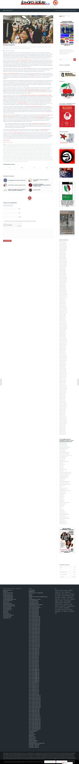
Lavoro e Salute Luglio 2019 (34, 660)
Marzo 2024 (61, 273)
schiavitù (12, 159)
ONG (40, 154)
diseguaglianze (10, 146)
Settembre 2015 (62, 407)
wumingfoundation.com (63, 476)
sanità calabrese (19, 157)
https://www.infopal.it (63, 523)
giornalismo (28, 148)
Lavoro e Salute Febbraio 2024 (34, 631)
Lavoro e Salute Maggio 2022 (34, 677)
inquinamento (17, 150)
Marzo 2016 (61, 399)
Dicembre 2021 (62, 308)
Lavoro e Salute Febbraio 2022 (34, 628)
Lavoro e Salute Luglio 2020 (34, 661)
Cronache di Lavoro (31, 46)
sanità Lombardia (46, 157)
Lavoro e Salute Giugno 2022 (34, 650)
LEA (3, 152)
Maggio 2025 (61, 254)
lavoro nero (45, 150)
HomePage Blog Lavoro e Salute (35, 599)
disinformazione (67, 592)
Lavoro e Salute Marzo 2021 (34, 687)
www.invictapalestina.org (64, 517)
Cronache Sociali (11, 48)
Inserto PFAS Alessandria (33, 600)
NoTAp (28, 154)
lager (29, 150)
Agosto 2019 (61, 345)
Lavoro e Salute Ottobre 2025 (34, 715)
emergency (35, 146)
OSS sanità (5, 612)
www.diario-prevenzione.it (64, 453)
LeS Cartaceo (31, 732)
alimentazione (12, 144)
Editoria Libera (5, 603)
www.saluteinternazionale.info (64, 447)
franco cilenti (18, 148)
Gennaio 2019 (61, 355)
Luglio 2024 (61, 268)
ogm (38, 154)
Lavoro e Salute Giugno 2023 (34, 652)
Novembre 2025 (62, 246)
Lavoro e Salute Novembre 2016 (35, 695)
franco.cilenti (29, 48)
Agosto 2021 (61, 314)
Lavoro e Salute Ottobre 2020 (34, 708)
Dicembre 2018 (62, 356)
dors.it (60, 486)
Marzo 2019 (61, 352)
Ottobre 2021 (61, 311)
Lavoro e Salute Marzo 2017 (34, 682)
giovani (41, 148)
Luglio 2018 (61, 363)
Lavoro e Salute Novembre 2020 (35, 701)
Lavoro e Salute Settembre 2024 (34, 727)
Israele (64, 599)
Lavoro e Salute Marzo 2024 (34, 691)
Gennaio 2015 (61, 418)
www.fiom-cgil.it (62, 464)
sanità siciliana (36, 158)
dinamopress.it (62, 480)
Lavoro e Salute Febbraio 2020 (34, 625)
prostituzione (19, 155)
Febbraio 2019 (62, 353)
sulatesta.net (61, 506)
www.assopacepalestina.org (64, 518)
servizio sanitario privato (7, 615)
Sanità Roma (25, 158)
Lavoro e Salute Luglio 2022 (34, 664)
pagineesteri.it (62, 519)
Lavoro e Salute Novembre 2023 (35, 704)
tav (48, 159)
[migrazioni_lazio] (28, 29)
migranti (29, 153)
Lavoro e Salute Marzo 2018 (34, 683)
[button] (67, 33)
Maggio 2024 (61, 270)
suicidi (40, 159)
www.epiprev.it (62, 460)
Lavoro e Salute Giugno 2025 (34, 654)
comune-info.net (62, 478)
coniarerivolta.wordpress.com (64, 481)
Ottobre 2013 (61, 434)
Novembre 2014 (62, 421)
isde (23, 150)
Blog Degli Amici (32, 591)
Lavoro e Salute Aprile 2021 (34, 610)
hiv (6, 149)
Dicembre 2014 (62, 419)
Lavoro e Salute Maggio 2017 (34, 670)
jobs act (26, 150)
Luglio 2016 (61, 394)
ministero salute (38, 153)
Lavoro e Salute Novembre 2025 (35, 707)
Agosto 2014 (61, 425)
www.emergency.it (62, 451)
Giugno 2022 (61, 301)
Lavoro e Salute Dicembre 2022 (34, 620)
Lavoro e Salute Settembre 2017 (34, 718)
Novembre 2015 (62, 405)
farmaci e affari (8, 148)
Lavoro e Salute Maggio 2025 (34, 681)
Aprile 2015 (61, 414)
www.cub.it (61, 466)
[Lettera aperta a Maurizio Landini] (78, 382)
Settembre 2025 (62, 249)
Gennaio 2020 (61, 339)
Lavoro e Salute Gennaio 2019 (34, 637)
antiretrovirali (23, 144)
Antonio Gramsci (32, 590)
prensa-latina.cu (62, 511)
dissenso (20, 146)
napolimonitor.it (62, 522)
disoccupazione (15, 146)
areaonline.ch (61, 505)
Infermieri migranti (29, 149)
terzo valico (5, 161)
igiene (8, 149)
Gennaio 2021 (61, 323)
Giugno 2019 (61, 348)
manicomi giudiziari (40, 152)
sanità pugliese (20, 158)
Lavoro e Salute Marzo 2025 (34, 693)
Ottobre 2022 (61, 295)
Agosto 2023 (61, 282)
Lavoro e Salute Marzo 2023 (34, 690)
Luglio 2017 (61, 378)
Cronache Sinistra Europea (8, 599)
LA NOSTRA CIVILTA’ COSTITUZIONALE (36, 604)
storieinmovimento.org (63, 488)
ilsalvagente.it (61, 501)
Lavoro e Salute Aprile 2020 (34, 608)
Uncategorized (5, 617)
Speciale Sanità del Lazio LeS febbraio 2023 (36, 743)
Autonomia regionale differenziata (13, 145)
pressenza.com (62, 496)
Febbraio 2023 (62, 290)
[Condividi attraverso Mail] (47, 167)
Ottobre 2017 (61, 374)
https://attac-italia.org (63, 445)
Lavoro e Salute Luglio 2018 (34, 658)
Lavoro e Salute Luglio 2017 (34, 657)
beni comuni (25, 145)
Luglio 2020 (61, 331)
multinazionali (22, 154)
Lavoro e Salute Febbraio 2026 (34, 633)
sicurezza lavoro (29, 159)
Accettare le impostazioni (50, 761)
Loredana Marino (16, 152)
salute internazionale (6, 157)
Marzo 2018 (61, 368)
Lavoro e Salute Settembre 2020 (34, 722)
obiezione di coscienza (33, 154)
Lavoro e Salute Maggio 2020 (34, 674)
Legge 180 (6, 152)
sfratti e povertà (23, 159)
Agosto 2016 (61, 393)
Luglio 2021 (61, 315)
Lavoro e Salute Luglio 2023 (34, 665)
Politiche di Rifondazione (21, 48)
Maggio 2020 (61, 334)
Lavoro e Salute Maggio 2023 (34, 678)
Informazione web (44, 149)
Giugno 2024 (61, 269)
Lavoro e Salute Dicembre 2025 (34, 624)
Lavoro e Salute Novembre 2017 (35, 697)
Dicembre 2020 (62, 324)
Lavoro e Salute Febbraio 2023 (34, 629)
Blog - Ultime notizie (7, 10)
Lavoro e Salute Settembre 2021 (34, 723)
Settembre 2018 (62, 360)
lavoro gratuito (40, 150)
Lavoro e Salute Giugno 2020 (34, 648)
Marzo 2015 (61, 415)
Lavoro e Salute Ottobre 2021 (34, 710)
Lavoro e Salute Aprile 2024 (34, 613)
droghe (28, 146)
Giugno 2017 (61, 380)
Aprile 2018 (61, 367)
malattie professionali (33, 152)
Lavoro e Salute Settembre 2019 (34, 720)
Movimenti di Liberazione (7, 604)
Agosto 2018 (61, 361)
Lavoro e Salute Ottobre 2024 (34, 714)
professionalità (14, 155)
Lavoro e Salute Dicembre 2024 (34, 623)
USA (55, 613)
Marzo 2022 (61, 305)
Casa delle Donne (42, 145)
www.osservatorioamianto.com (65, 473)
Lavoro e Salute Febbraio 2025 (34, 632)
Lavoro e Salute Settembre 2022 (34, 724)
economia (31, 146)
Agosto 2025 (61, 250)
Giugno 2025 (61, 253)
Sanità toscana (47, 158)
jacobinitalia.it (61, 499)
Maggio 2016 (61, 397)
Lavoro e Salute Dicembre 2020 (34, 617)
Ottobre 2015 (61, 406)
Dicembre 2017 (62, 372)
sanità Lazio (36, 157)
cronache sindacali (6, 608)
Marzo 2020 (61, 336)
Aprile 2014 (61, 430)
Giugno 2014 (61, 427)
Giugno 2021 (61, 316)
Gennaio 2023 (61, 291)
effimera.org (61, 510)
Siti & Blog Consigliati (32, 741)
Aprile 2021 (61, 319)
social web (34, 159)
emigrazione (40, 146)
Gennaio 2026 (61, 244)
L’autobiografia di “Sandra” (34, 602)
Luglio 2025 (61, 252)
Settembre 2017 (62, 376)
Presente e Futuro (32, 739)
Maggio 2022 (61, 302)
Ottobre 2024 (61, 264)
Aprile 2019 (61, 351)
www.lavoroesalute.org (63, 53)
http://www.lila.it (62, 449)
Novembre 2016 (62, 389)
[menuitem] (25, 7)
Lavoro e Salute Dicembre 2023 (34, 621)
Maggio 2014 (61, 429)
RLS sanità (43, 155)
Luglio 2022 (61, 299)
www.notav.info (62, 459)
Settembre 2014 (62, 423)
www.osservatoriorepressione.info (65, 455)
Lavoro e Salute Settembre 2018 (34, 719)
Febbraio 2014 (62, 433)
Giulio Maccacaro (46, 148)
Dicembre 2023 (62, 277)
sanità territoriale (42, 158)
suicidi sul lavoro (44, 159)
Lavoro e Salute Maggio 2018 (34, 672)
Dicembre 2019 (62, 340)
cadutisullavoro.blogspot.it (64, 474)
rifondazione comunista (37, 155)
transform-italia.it (62, 492)
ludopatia (20, 152)
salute (51, 155)
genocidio (59, 595)
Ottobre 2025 (61, 248)
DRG (25, 146)
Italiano (63, 16)
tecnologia (51, 159)
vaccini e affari (22, 161)
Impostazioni (71, 761)
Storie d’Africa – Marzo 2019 (34, 747)
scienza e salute (17, 159)
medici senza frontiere (11, 153)
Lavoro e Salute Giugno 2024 (34, 653)
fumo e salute (23, 148)
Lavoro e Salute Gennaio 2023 (34, 642)
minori (43, 153)
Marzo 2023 (61, 289)
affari (9, 144)
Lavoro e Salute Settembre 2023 (34, 726)
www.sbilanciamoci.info (63, 448)
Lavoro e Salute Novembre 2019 (35, 699)
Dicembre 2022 (62, 293)
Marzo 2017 (61, 384)
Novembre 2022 (62, 294)
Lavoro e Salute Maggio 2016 (34, 669)
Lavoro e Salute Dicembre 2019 (34, 616)
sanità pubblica (14, 158)
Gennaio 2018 (61, 370)
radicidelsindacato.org (63, 513)
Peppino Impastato (32, 738)
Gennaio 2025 (61, 260)
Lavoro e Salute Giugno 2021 (34, 649)
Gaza (56, 595)
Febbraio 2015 (62, 417)
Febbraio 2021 (62, 322)
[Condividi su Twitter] (22, 167)
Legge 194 (10, 152)
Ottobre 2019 (61, 343)
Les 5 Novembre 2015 (33, 731)
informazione (38, 149)
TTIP (14, 161)
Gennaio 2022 (61, 307)
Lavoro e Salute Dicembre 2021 (34, 619)
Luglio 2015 (61, 410)
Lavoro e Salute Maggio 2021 (34, 675)
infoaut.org (61, 509)
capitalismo (32, 145)
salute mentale (13, 157)
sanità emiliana (24, 157)
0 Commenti (11, 46)
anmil (20, 144)
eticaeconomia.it (62, 485)
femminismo (14, 148)
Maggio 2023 (61, 286)
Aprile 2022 (61, 303)
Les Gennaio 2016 (32, 734)
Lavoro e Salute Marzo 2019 (34, 685)
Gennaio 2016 (61, 402)
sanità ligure (41, 157)
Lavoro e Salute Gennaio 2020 (34, 639)
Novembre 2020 (62, 326)
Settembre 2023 (62, 281)
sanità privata (9, 158)
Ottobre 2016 (61, 390)
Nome (19, 208)
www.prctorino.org (62, 444)
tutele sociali (17, 161)
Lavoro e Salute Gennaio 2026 (34, 646)
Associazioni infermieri (49, 144)
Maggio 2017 (61, 381)
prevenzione (9, 155)
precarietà (5, 155)
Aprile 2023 (61, 287)
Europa (43, 146)
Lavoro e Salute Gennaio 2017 (34, 635)
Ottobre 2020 (61, 327)
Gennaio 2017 (61, 386)
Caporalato (36, 145)
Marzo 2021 (61, 320)
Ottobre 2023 (61, 279)
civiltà (46, 145)
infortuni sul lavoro (11, 150)
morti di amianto (47, 153)
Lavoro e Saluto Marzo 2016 (34, 730)
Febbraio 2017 (62, 385)
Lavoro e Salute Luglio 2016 (34, 656)
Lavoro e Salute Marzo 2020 (34, 686)
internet (21, 150)
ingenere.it (61, 498)
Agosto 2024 (61, 266)
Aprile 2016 (61, 398)
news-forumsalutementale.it (64, 502)
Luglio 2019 (61, 347)
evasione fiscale (48, 146)
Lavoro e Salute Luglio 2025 (34, 668)
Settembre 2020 (62, 328)
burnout (28, 145)
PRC (45, 154)
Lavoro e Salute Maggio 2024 (34, 679)
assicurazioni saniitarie (30, 144)
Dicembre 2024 (62, 261)
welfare (26, 161)
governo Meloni (57, 597)
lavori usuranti (32, 150)
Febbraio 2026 (62, 242)
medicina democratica (19, 153)
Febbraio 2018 (62, 369)
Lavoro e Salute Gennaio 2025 (34, 645)
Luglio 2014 (61, 426)
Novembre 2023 (62, 278)
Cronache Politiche (38, 46)
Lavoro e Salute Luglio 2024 (34, 666)
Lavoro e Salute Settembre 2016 (34, 716)
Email (19, 212)
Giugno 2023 (61, 285)
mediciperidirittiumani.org (64, 482)
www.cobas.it (61, 468)
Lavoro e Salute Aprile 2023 (34, 612)
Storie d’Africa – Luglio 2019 (34, 745)
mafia (24, 152)
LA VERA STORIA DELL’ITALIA (34, 606)
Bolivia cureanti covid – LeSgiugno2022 (36, 592)
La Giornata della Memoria (34, 603)
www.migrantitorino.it (63, 456)
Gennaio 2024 (61, 275)
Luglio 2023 (61, 283)
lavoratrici (5, 611)
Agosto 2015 (61, 409)
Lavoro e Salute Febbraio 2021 (34, 627)
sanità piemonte (64, 609)
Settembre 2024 (62, 265)
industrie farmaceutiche (18, 149)
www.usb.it (61, 465)
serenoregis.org (62, 515)
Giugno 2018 (61, 364)
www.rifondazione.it (63, 443)
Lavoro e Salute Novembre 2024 (35, 706)
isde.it (60, 507)
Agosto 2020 (61, 330)
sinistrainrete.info (62, 503)
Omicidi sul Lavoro (32, 736)
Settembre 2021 (62, 312)
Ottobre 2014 (61, 422)
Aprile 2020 (61, 335)
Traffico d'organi (10, 161)
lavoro (36, 150)
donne (23, 146)
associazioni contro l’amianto (39, 144)
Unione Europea (71, 611)
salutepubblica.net (62, 489)
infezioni (34, 149)
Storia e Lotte (5, 607)
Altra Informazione (18, 46)
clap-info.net (61, 497)
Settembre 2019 (62, 344)
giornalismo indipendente (35, 148)
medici (45, 152)
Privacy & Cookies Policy (33, 740)
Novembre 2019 (62, 341)
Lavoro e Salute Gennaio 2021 (34, 640)
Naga (26, 154)
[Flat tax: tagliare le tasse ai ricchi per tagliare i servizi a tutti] (1, 382)
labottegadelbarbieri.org (63, 477)
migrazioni (33, 153)
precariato (48, 154)
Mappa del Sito (31, 735)
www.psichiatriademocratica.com (65, 472)
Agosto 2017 (61, 377)
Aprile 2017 (61, 382)
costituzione (5, 146)
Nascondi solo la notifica (61, 761)
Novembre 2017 (62, 373)
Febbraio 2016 (62, 401)
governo (50, 148)
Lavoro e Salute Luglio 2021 (34, 662)
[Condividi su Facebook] (9, 167)
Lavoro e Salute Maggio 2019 (34, 673)
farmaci (4, 148)
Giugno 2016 (61, 396)
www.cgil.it (61, 463)
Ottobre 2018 (61, 359)
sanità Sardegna (30, 158)
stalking (37, 159)
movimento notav (16, 154)
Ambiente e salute (6, 590)
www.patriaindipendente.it (64, 514)
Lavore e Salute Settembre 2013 (34, 607)
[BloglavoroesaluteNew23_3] (39, 2)
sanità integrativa (31, 157)
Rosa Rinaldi (47, 155)
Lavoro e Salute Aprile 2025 (34, 615)
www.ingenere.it (10, 142)
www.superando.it (62, 457)
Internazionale (5, 610)
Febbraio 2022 (62, 306)
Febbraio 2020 (62, 337)
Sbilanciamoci (8, 159)
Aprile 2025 (61, 256)
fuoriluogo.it (61, 494)
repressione (24, 155)
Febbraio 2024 (62, 274)
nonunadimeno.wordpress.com (65, 490)
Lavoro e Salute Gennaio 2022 (34, 641)
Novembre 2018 (62, 357)
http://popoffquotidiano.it (64, 461)
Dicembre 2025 (62, 245)
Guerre (4, 149)
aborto (6, 144)
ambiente (17, 144)
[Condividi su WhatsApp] (34, 167)
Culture (15, 48)
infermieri (24, 149)
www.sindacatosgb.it (63, 469)
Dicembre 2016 (62, 388)
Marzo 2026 (61, 241)
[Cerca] (55, 7)
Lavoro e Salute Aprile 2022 (34, 611)
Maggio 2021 (61, 318)
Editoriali (30, 595)
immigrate (11, 149)
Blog (21, 46)
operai (43, 154)
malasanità (27, 152)
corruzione (49, 145)
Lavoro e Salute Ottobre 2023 (34, 712)
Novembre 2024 (62, 262)
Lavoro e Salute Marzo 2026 (34, 694)
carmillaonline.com (62, 493)
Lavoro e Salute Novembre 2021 (35, 702)
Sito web (19, 216)
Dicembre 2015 (62, 403)
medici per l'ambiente (66, 602)
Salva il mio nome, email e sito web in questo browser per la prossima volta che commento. (20, 221)
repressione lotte (29, 155)
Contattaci (31, 594)
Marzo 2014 (61, 431)
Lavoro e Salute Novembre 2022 (35, 703)
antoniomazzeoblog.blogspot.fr (65, 484)
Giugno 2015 (61, 411)
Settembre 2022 (62, 297)
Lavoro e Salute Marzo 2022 (34, 689)
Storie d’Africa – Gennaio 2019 (34, 744)
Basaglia (20, 145)
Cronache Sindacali (44, 46)
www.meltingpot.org (63, 521)
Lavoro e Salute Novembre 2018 (35, 698)
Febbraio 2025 (62, 258)
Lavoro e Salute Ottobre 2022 (34, 711)
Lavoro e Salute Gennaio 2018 (34, 636)
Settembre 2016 (62, 392)
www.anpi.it (61, 470)
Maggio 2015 (61, 413)
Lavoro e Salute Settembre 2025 (34, 728)
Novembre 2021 (62, 310)
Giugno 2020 (61, 332)
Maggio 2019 (61, 349)
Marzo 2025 (61, 257)
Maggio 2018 (61, 365)
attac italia (5, 145)
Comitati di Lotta (25, 46)
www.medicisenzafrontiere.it (64, 452)
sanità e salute (5, 613)
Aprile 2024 (61, 271)
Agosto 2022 (61, 298)
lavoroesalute (49, 150)
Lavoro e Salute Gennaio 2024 (34, 644)
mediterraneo (25, 153)
